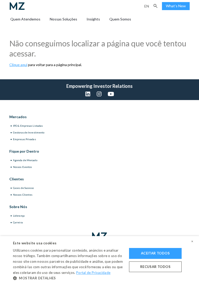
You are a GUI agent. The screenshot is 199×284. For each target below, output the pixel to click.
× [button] (192, 241)
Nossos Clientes (23, 194)
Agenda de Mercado (25, 160)
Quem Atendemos (25, 19)
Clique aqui (18, 64)
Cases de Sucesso (23, 187)
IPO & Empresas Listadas (28, 125)
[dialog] (99, 260)
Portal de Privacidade (93, 273)
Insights (93, 19)
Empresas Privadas (24, 139)
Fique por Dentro (24, 151)
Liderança (19, 215)
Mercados (18, 117)
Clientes (16, 179)
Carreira (18, 222)
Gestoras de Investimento (28, 132)
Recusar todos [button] (155, 267)
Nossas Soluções (63, 19)
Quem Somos (120, 19)
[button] (155, 6)
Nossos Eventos (22, 166)
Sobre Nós (18, 206)
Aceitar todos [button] (155, 253)
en (146, 6)
